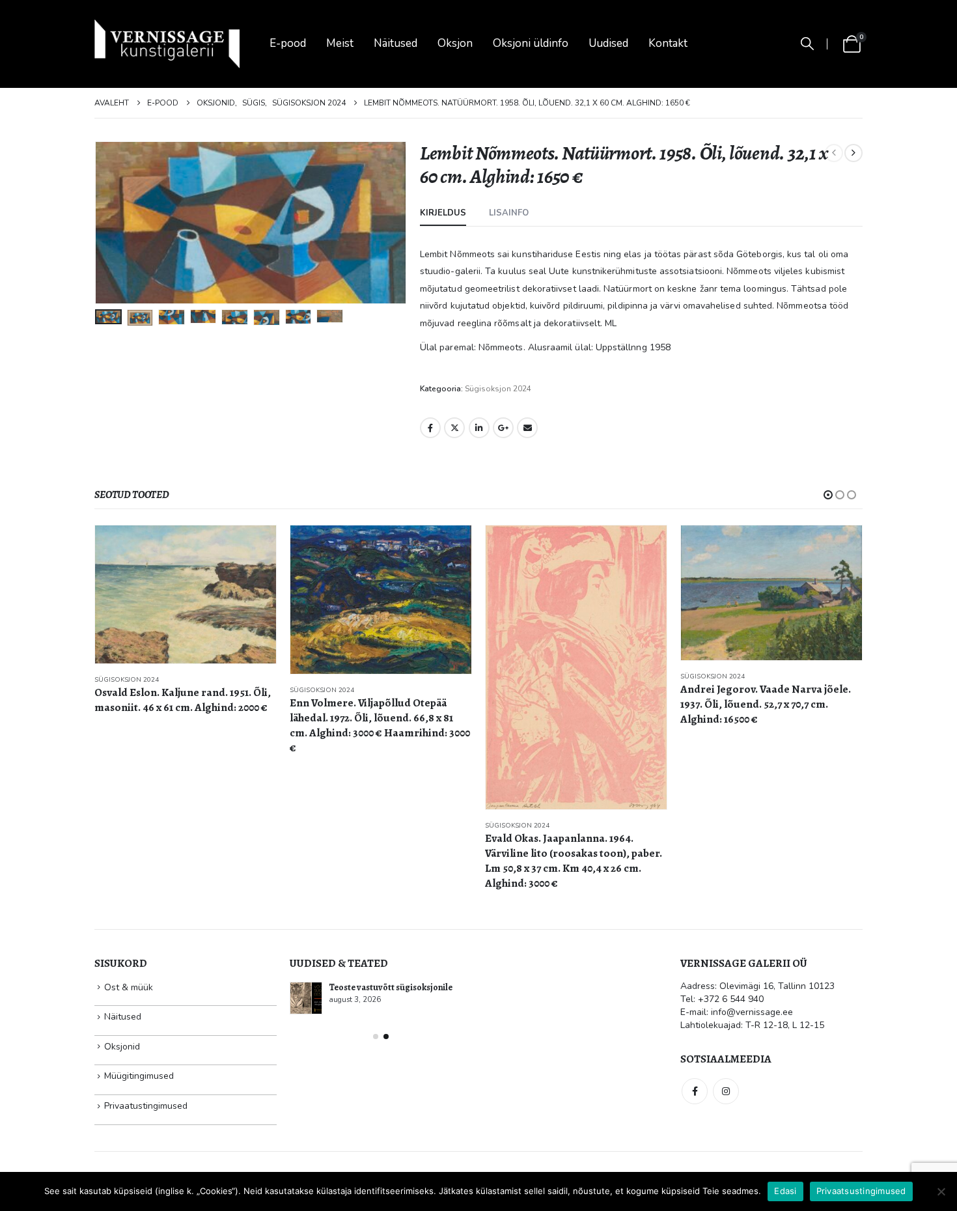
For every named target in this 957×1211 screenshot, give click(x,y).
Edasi (785, 1191)
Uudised (608, 43)
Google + (503, 427)
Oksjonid (122, 1046)
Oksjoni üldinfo (530, 43)
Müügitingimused (139, 1076)
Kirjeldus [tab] (443, 213)
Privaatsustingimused (861, 1191)
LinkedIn (479, 427)
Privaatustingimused (145, 1106)
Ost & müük (128, 987)
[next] (853, 153)
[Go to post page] (306, 998)
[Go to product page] (185, 599)
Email (527, 427)
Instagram (726, 1091)
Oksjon (455, 43)
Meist (340, 43)
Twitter (454, 427)
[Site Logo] (167, 44)
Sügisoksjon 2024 (498, 388)
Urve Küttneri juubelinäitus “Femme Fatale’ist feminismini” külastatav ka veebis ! (399, 1056)
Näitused (395, 43)
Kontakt (667, 43)
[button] (807, 44)
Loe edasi (254, 547)
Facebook (430, 427)
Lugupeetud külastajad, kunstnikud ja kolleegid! (398, 993)
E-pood (288, 43)
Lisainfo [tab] (509, 213)
